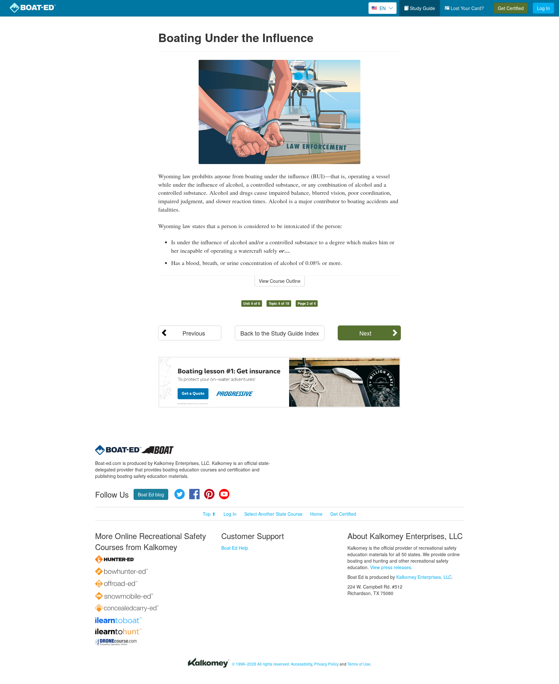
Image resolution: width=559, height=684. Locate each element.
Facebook (194, 494)
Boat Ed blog (151, 494)
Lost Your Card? (466, 8)
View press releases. (391, 567)
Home (316, 514)
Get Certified (511, 8)
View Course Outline (280, 281)
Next (365, 333)
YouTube (224, 494)
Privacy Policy (326, 664)
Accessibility (301, 664)
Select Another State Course (273, 514)
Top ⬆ (209, 514)
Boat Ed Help (234, 548)
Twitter (179, 494)
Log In (543, 8)
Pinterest (209, 494)
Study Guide (422, 8)
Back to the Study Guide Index (279, 333)
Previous (193, 333)
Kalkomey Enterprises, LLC (424, 577)
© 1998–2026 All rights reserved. (261, 664)
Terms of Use (358, 664)
